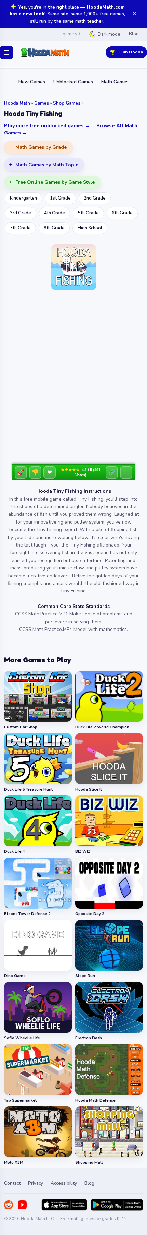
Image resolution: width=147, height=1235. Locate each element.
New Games (31, 82)
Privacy (35, 1183)
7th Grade (20, 228)
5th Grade (88, 213)
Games (41, 103)
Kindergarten (23, 198)
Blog (134, 34)
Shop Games (66, 103)
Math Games (115, 82)
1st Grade (60, 198)
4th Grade (54, 213)
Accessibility (64, 1183)
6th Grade (122, 213)
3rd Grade (20, 213)
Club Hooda (130, 52)
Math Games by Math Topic (46, 164)
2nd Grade (95, 198)
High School (90, 228)
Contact (12, 1183)
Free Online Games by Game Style (55, 182)
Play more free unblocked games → (47, 125)
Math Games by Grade (41, 147)
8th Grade (54, 228)
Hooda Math (17, 103)
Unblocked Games (73, 82)
